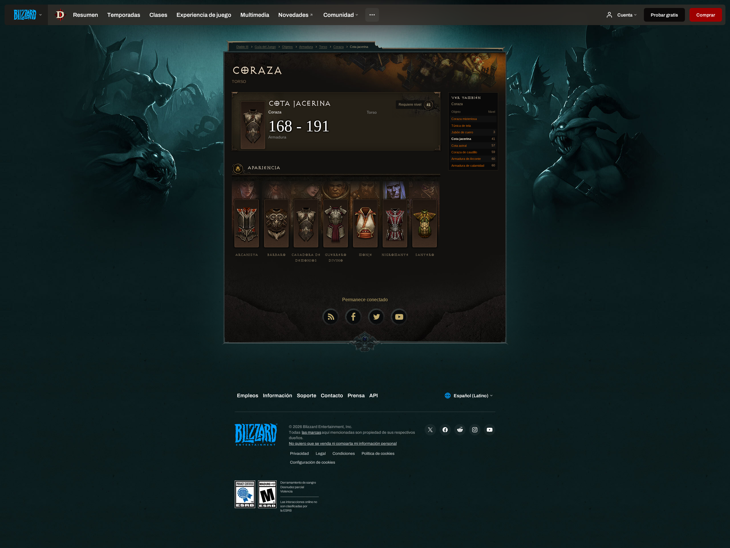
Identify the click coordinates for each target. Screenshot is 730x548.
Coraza (257, 70)
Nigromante (395, 255)
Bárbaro (276, 255)
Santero (424, 255)
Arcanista (246, 255)
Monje (365, 255)
